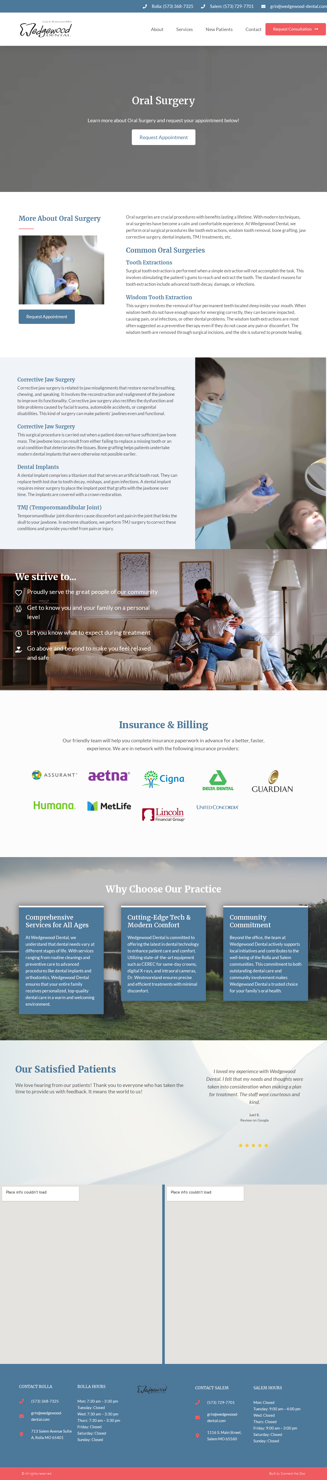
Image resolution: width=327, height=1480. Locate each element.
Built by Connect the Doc (287, 1473)
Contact (254, 29)
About (157, 29)
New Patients (219, 29)
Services (184, 29)
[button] (202, 1094)
